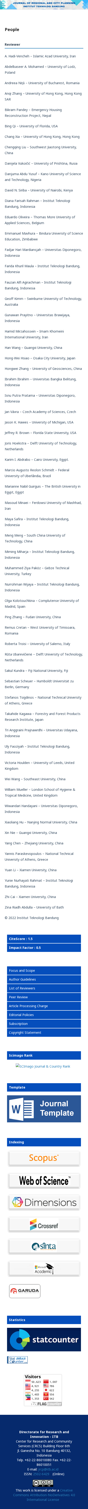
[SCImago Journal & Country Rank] (43, 1066)
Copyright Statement (25, 1032)
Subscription (18, 1023)
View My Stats (18, 1368)
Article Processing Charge (28, 1006)
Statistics (17, 1320)
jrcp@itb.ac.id (48, 1469)
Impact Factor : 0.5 (25, 947)
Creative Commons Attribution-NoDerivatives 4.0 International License (44, 1495)
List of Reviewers (22, 988)
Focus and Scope (22, 970)
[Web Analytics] (43, 1360)
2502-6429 (41, 1474)
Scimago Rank (21, 1055)
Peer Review (18, 997)
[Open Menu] (4, 4)
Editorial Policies (21, 1015)
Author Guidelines (22, 979)
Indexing (16, 1142)
